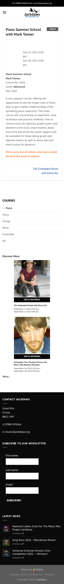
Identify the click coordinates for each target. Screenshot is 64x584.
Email (10, 484)
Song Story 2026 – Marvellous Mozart (34, 539)
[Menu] (4, 12)
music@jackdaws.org (17, 431)
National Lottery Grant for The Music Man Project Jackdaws (36, 528)
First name (12, 455)
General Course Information (26, 575)
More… (6, 376)
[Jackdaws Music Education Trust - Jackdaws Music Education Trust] (32, 12)
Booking (49, 575)
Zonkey (39, 569)
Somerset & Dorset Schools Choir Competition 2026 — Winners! (31, 552)
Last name (12, 469)
